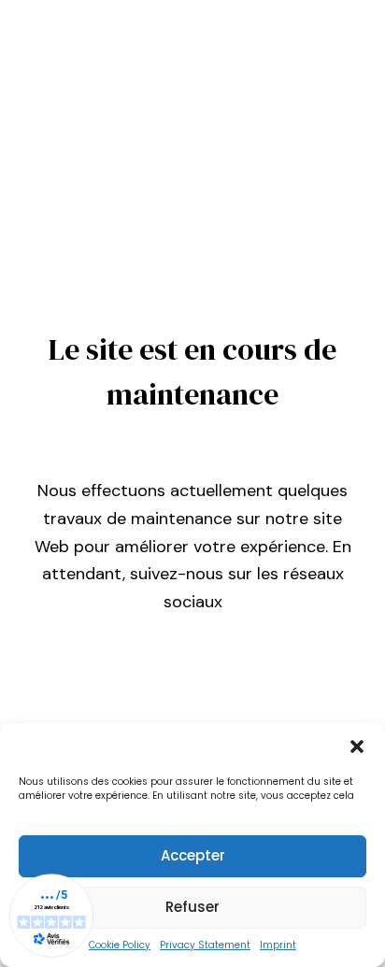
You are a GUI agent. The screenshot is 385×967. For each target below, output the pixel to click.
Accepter (193, 855)
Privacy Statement (205, 945)
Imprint (278, 945)
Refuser (192, 907)
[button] (357, 746)
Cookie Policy (119, 945)
